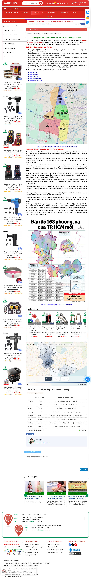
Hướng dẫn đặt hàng (53, 547)
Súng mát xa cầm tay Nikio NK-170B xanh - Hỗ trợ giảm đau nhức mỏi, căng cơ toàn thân (12, 219)
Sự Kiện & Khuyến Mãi (11, 26)
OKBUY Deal (37, 12)
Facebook (84, 24)
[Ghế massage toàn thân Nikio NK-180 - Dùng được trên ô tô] (12, 172)
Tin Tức (74, 12)
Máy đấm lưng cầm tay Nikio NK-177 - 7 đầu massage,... (32, 329)
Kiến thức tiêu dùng (11, 30)
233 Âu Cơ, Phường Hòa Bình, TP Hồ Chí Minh (35, 515)
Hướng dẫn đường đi (32, 552)
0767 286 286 (38, 521)
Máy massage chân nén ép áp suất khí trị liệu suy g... (60, 329)
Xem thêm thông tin (42, 443)
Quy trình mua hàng (31, 549)
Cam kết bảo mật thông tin (55, 549)
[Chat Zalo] (87, 379)
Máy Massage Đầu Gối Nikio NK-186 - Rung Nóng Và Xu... (74, 329)
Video (48, 16)
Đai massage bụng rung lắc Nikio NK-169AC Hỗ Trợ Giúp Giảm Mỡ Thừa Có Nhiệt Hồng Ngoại (13, 287)
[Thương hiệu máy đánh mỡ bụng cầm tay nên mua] (34, 488)
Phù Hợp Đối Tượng (10, 12)
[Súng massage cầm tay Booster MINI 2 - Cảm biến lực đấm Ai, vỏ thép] (12, 240)
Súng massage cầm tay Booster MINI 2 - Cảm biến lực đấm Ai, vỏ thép (13, 253)
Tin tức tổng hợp (10, 43)
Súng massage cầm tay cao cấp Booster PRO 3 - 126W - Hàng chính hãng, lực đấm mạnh (13, 355)
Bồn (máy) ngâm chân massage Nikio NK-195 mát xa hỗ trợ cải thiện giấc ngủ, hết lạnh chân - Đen (12, 388)
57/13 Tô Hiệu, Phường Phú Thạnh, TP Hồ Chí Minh (46, 525)
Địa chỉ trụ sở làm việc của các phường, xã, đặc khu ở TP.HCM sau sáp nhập (77, 499)
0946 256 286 (47, 530)
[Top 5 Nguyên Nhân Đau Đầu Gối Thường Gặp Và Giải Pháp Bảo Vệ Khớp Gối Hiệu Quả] (56, 488)
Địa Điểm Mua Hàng (10, 52)
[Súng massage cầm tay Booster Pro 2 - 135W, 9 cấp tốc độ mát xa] (12, 104)
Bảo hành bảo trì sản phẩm (55, 552)
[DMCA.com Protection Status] (75, 553)
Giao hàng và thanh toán (33, 544)
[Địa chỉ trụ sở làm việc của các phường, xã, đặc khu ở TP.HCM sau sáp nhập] (77, 488)
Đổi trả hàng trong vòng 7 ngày (34, 547)
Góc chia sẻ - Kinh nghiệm (12, 39)
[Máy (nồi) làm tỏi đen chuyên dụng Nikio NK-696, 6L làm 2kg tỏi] (12, 70)
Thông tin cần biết (10, 48)
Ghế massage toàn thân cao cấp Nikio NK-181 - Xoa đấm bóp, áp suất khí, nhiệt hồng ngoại (13, 152)
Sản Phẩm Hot (51, 12)
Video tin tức (9, 57)
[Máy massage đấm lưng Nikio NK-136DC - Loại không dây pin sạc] (12, 308)
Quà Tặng (63, 12)
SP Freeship (25, 12)
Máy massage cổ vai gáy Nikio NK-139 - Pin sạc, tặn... (46, 329)
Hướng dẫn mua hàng (54, 544)
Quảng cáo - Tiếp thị (11, 35)
